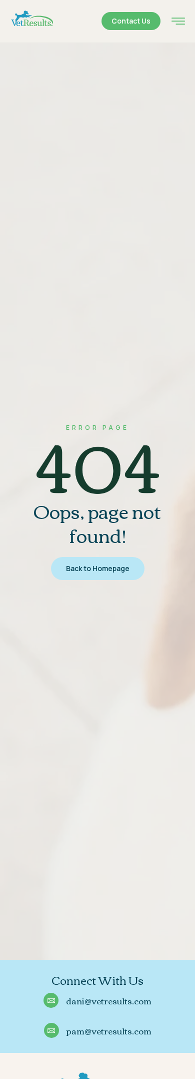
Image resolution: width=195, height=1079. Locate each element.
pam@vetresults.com (109, 1030)
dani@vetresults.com (109, 1000)
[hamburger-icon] (178, 22)
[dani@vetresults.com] (51, 1000)
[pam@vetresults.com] (51, 1030)
